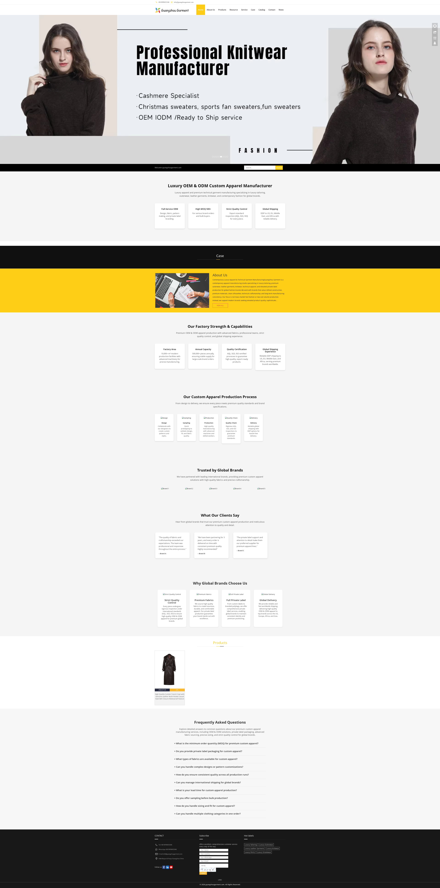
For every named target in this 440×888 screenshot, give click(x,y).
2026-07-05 (162, 690)
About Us (211, 9)
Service (244, 9)
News (281, 9)
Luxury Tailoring (251, 845)
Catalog (261, 9)
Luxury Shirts (250, 852)
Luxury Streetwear (264, 852)
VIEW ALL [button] (220, 305)
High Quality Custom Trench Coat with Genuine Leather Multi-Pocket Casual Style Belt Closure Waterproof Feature (169, 696)
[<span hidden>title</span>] (220, 89)
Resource (234, 9)
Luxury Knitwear (273, 848)
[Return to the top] (435, 44)
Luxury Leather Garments (254, 848)
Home (200, 9)
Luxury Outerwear (266, 845)
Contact (271, 9)
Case (253, 9)
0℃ (177, 690)
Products (222, 9)
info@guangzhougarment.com (184, 2)
